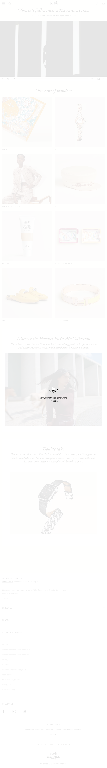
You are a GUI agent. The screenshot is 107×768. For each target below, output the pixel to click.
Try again (53, 401)
